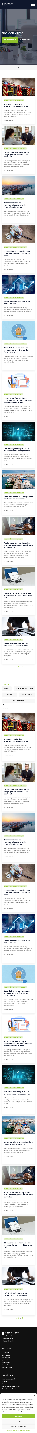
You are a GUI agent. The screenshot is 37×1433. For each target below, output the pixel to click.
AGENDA (6, 688)
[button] (34, 1396)
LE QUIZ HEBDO (9, 694)
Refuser (18, 1421)
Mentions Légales (25, 1430)
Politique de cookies (13, 1430)
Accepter (18, 1416)
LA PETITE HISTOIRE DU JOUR (24, 688)
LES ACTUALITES (27, 694)
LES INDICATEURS (18, 701)
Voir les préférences (18, 1426)
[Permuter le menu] (18, 67)
